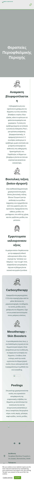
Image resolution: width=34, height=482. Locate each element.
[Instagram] (19, 443)
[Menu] (30, 4)
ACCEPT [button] (17, 477)
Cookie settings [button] (8, 477)
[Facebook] (14, 443)
